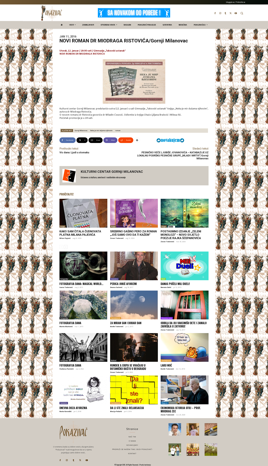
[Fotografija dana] (83, 305)
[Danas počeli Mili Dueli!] (185, 266)
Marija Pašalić (116, 411)
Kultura (113, 360)
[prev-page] (61, 247)
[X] (231, 13)
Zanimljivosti (115, 318)
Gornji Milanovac (81, 130)
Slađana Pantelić (66, 369)
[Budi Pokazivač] (174, 449)
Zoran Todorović (117, 238)
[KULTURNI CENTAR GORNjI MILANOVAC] (70, 175)
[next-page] (65, 247)
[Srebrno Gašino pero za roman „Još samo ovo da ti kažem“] (134, 213)
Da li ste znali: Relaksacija (127, 408)
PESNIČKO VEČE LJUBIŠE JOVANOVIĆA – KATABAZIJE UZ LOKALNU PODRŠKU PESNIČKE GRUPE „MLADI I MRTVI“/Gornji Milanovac (173, 155)
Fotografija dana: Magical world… (81, 284)
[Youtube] (236, 13)
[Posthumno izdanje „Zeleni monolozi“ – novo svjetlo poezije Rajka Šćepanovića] (185, 213)
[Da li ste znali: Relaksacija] (134, 389)
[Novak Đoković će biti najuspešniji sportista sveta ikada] (174, 429)
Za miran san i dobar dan (125, 323)
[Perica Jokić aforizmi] (134, 266)
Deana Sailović (116, 287)
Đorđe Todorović (116, 326)
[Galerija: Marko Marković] (211, 449)
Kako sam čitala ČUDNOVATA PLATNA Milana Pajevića (80, 233)
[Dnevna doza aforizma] (83, 389)
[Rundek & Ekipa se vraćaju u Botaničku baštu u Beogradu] (134, 347)
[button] (241, 13)
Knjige (62, 226)
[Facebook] (215, 13)
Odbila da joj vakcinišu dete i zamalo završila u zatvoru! (184, 324)
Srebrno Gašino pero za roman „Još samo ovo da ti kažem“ (133, 233)
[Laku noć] (185, 347)
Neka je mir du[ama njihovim (101, 130)
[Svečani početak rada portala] (193, 449)
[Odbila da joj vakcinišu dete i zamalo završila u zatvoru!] (185, 305)
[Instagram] (220, 13)
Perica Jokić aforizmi (123, 284)
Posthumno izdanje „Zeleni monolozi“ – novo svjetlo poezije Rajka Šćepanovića (181, 235)
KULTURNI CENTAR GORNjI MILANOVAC (112, 172)
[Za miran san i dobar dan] (134, 305)
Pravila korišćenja (145, 465)
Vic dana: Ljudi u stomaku (74, 152)
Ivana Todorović (66, 287)
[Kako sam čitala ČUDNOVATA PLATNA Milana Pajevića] (83, 213)
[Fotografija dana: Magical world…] (83, 266)
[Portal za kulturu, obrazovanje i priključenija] (51, 13)
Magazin (164, 403)
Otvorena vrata (166, 318)
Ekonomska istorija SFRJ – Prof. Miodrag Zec (181, 409)
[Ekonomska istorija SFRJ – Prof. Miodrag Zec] (185, 389)
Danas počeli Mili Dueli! (175, 284)
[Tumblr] (225, 13)
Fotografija (64, 279)
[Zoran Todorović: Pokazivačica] (211, 429)
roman (117, 130)
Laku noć (166, 365)
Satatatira (114, 279)
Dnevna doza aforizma (73, 408)
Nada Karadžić (65, 411)
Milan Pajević (65, 238)
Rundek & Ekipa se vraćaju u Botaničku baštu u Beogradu (128, 367)
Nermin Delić (166, 287)
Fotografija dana (70, 323)
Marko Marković (66, 326)
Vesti (163, 279)
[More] (137, 140)
